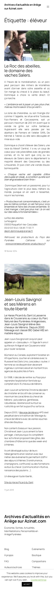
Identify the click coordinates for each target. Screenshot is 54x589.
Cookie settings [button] (38, 579)
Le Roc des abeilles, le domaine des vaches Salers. (22, 70)
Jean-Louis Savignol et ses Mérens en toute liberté (23, 304)
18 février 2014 (10, 251)
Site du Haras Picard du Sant (18, 482)
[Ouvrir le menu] (48, 6)
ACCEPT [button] (26, 584)
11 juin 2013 (9, 489)
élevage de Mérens (29, 412)
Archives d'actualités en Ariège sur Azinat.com (27, 519)
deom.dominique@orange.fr (18, 231)
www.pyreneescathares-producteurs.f (25, 243)
